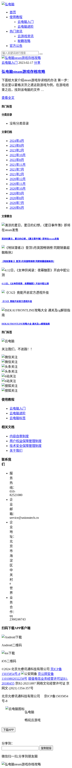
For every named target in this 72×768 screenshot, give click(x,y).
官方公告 (16, 45)
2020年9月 (17, 193)
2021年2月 (17, 174)
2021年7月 (17, 169)
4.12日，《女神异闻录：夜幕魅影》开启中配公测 (25, 283)
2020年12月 (18, 179)
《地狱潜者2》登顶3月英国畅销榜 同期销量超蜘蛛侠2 (28, 261)
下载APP (8, 729)
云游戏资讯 (26, 36)
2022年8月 (17, 160)
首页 (13, 12)
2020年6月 (17, 207)
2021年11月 (18, 164)
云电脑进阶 (26, 26)
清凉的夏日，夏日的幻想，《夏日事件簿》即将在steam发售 (30, 238)
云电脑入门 (26, 22)
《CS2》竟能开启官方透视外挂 (17, 301)
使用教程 (16, 17)
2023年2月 (17, 150)
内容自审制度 (19, 436)
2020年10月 (18, 188)
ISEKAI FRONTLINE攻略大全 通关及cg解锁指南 (26, 324)
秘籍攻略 (24, 41)
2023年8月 (17, 145)
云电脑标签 (18, 418)
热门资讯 (16, 31)
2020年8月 (17, 198)
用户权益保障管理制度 (26, 441)
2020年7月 (17, 203)
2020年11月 (18, 183)
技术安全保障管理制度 (26, 445)
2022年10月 (18, 155)
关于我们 (16, 450)
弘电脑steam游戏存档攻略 (23, 72)
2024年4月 (17, 140)
